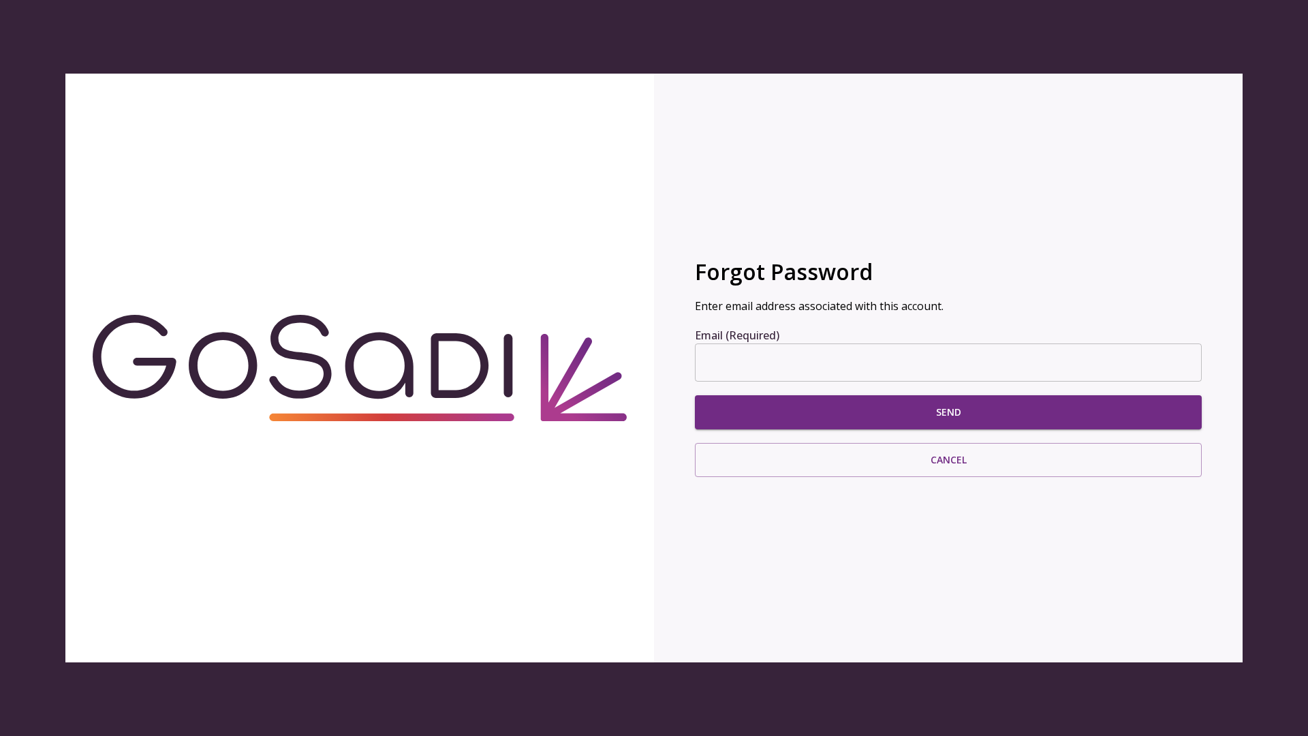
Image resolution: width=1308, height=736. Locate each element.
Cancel (949, 459)
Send (948, 411)
